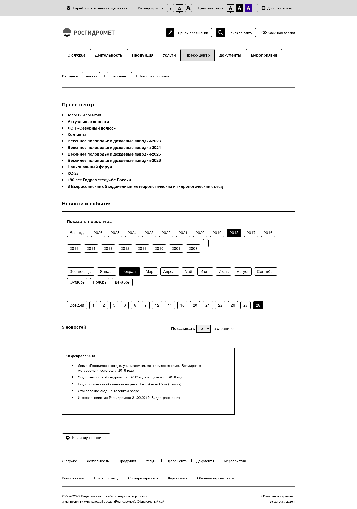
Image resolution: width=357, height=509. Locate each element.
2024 (132, 232)
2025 (115, 232)
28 (258, 305)
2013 (108, 248)
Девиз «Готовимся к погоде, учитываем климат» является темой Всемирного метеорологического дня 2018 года (139, 368)
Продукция (142, 55)
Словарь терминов (143, 478)
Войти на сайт (73, 478)
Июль (224, 271)
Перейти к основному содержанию (100, 8)
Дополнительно (279, 8)
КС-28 (73, 173)
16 (182, 305)
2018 (234, 232)
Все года (77, 232)
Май (188, 271)
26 (233, 305)
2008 (193, 248)
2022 (166, 232)
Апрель (169, 271)
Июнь (205, 271)
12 (157, 305)
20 (195, 305)
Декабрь (122, 282)
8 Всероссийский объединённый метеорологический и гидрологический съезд (145, 186)
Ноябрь (99, 282)
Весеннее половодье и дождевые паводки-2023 (114, 141)
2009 (176, 248)
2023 (149, 232)
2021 (183, 232)
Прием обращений (193, 32)
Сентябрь (265, 271)
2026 (98, 232)
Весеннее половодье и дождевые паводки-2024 (114, 147)
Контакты (77, 134)
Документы (230, 55)
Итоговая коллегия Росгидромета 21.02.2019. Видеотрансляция (129, 397)
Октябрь (77, 282)
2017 (251, 232)
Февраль (129, 271)
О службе (76, 55)
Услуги (169, 55)
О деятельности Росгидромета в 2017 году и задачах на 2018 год (130, 377)
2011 (142, 248)
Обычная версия (281, 32)
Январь (106, 271)
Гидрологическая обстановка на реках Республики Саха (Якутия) (129, 383)
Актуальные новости (88, 121)
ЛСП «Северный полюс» (92, 128)
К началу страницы (89, 437)
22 (220, 305)
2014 (91, 248)
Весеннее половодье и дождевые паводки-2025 (114, 154)
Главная (90, 76)
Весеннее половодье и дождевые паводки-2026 (114, 160)
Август (243, 271)
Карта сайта (177, 478)
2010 (159, 248)
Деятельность (108, 55)
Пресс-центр (197, 55)
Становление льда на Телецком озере (108, 390)
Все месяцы (81, 271)
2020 (200, 232)
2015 (74, 248)
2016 (268, 232)
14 (170, 305)
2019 (217, 232)
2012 (125, 248)
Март (150, 271)
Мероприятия (264, 55)
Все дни (77, 305)
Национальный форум (90, 167)
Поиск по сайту (240, 32)
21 (207, 305)
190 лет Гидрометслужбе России (99, 179)
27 (245, 305)
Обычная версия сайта (215, 478)
